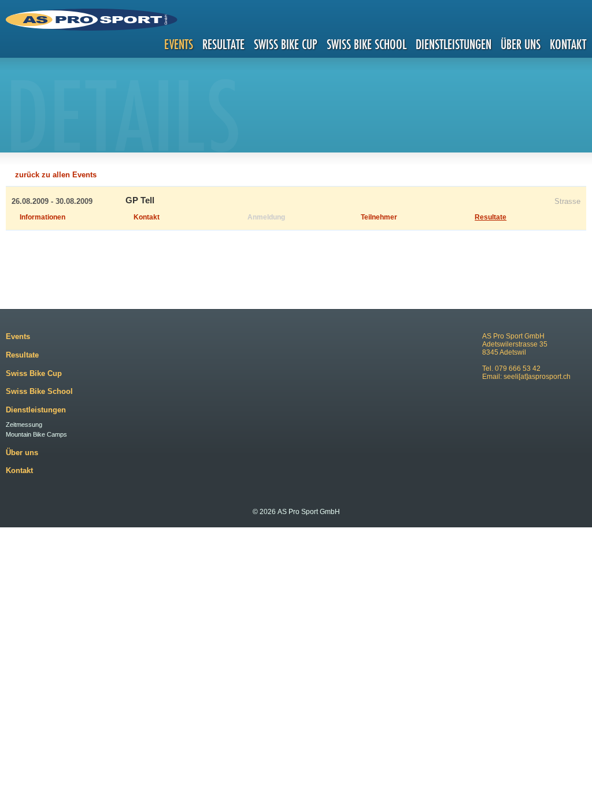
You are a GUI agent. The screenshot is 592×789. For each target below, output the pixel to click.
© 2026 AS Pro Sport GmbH (296, 512)
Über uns (521, 44)
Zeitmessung (24, 424)
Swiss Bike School (366, 44)
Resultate (223, 44)
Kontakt (568, 44)
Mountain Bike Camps (36, 434)
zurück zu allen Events (56, 174)
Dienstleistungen (453, 44)
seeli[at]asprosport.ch (537, 377)
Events (178, 44)
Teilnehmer (379, 217)
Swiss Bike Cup (285, 44)
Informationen (42, 217)
